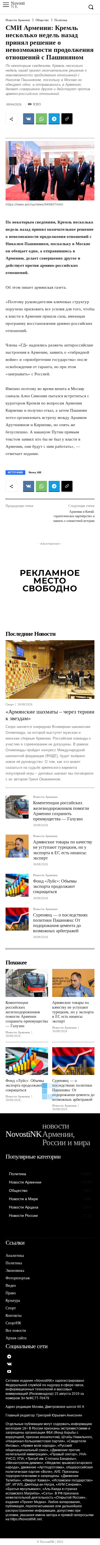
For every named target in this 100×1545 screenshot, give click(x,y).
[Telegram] (54, 118)
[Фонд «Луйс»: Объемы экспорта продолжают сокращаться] (17, 885)
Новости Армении (18, 20)
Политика (60, 20)
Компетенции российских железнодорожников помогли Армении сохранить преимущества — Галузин (27, 1014)
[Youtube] (9, 1372)
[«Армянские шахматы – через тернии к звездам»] (50, 669)
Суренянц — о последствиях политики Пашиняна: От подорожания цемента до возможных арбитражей (73, 1090)
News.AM (35, 472)
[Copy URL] (66, 118)
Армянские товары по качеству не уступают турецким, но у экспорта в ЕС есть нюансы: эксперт (73, 1012)
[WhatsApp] (41, 118)
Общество (42, 20)
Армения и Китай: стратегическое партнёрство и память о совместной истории (73, 516)
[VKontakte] (9, 1364)
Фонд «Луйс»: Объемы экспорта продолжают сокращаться (55, 886)
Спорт (10, 704)
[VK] (28, 118)
